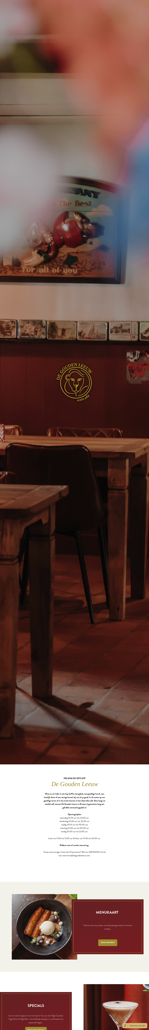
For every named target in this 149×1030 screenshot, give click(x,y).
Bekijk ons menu (107, 951)
